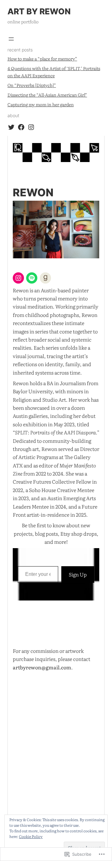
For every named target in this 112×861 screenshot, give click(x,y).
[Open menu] (11, 39)
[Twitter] (11, 127)
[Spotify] (31, 278)
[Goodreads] (45, 278)
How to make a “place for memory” (42, 58)
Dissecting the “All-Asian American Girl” (47, 95)
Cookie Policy (31, 836)
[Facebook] (21, 127)
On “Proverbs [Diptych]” (31, 85)
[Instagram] (31, 127)
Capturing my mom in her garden (40, 104)
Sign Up (78, 574)
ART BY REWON (39, 11)
